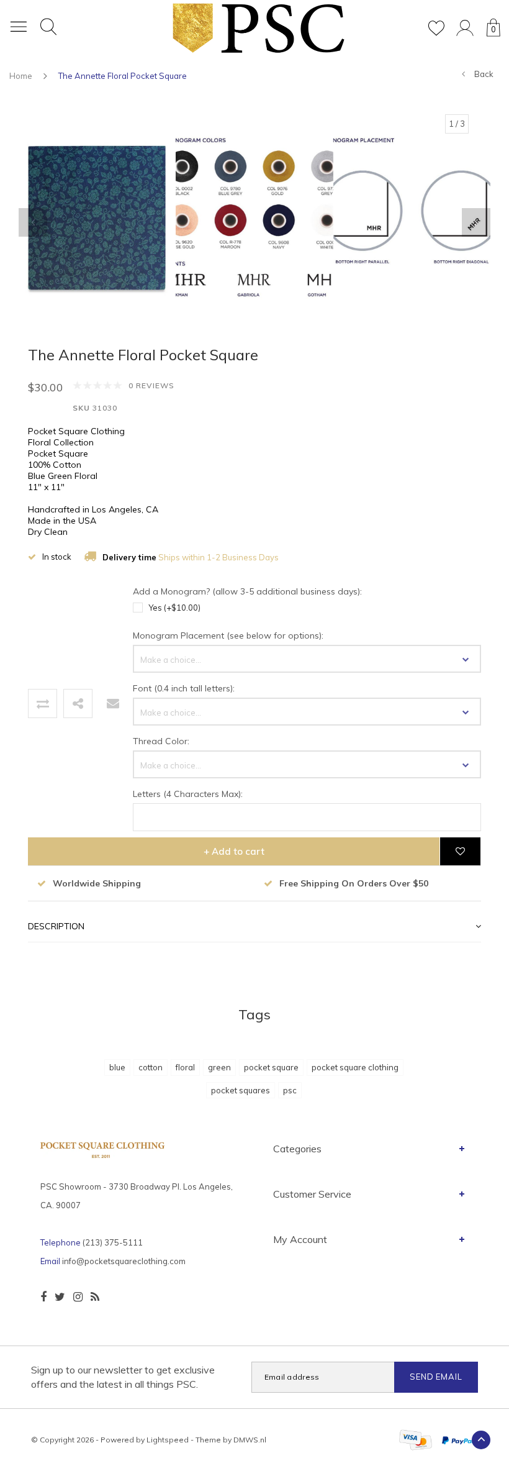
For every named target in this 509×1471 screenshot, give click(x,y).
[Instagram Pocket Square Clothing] (78, 1297)
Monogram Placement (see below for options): (228, 635)
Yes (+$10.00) (174, 608)
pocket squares (240, 1090)
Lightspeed (167, 1439)
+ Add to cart (234, 851)
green (219, 1067)
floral (185, 1067)
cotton (150, 1067)
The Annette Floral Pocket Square (122, 76)
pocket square (271, 1067)
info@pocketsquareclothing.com (124, 1261)
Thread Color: (161, 741)
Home (20, 76)
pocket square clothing (355, 1067)
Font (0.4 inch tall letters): (184, 688)
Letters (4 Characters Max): (188, 793)
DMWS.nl (249, 1439)
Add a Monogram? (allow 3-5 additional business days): (247, 591)
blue (117, 1067)
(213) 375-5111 (113, 1242)
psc (290, 1090)
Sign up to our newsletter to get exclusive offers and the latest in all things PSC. (123, 1377)
